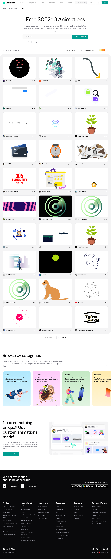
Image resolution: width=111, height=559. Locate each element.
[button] (55, 36)
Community (59, 527)
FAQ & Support (61, 521)
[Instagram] (97, 549)
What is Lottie (60, 515)
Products (21, 2)
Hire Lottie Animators (9, 532)
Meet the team (78, 515)
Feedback (77, 509)
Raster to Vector (26, 523)
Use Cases (41, 509)
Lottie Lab (59, 524)
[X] (100, 549)
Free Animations (8, 526)
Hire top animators (11, 454)
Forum (58, 518)
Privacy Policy (96, 507)
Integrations (32, 2)
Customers (51, 2)
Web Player (24, 518)
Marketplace (7, 529)
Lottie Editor (7, 520)
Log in (99, 2)
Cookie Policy (96, 518)
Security (94, 509)
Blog (57, 512)
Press (75, 512)
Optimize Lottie (25, 538)
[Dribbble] (107, 549)
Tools (42, 2)
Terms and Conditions (99, 512)
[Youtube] (104, 549)
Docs (57, 507)
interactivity (27, 42)
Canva (23, 512)
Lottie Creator (7, 509)
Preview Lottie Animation (28, 515)
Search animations (82, 2)
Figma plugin (6, 512)
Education (59, 509)
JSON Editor (24, 535)
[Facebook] (93, 549)
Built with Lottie (43, 515)
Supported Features (62, 532)
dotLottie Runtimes (62, 535)
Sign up (105, 2)
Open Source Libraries (28, 541)
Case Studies (42, 507)
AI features (59, 538)
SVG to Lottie (25, 526)
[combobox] (77, 50)
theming (35, 42)
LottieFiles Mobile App (10, 523)
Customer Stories (44, 512)
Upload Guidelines (97, 524)
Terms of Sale (96, 515)
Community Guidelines (99, 521)
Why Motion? (42, 518)
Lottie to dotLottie (27, 532)
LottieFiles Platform (9, 507)
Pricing (69, 2)
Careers (76, 518)
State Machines (61, 529)
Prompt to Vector (26, 520)
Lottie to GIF (25, 529)
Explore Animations (9, 535)
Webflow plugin (25, 509)
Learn (61, 2)
